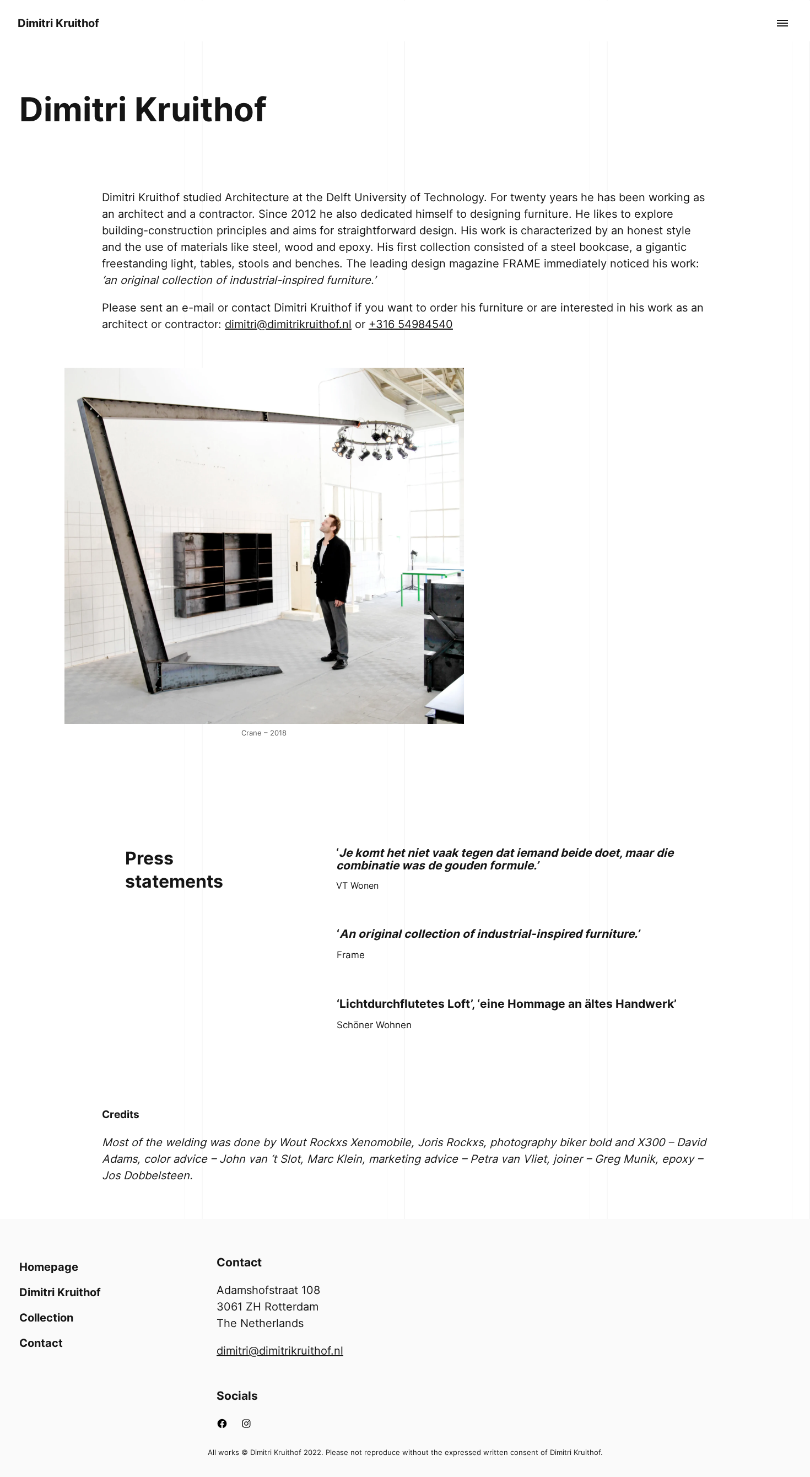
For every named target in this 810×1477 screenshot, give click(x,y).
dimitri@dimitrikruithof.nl (288, 324)
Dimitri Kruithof (58, 23)
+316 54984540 (411, 324)
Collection (46, 1317)
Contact (41, 1343)
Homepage (48, 1267)
